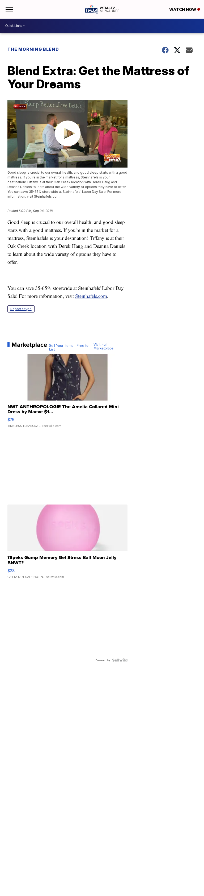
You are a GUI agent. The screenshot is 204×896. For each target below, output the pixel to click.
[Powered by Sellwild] (120, 660)
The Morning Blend (33, 49)
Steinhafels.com (91, 296)
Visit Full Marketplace (103, 346)
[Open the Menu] (9, 9)
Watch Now (183, 9)
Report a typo (21, 309)
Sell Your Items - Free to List (68, 347)
